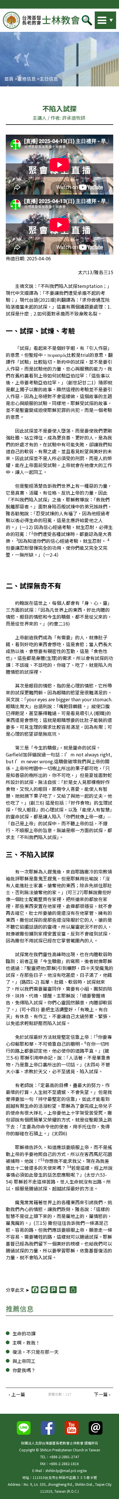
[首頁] (41, 20)
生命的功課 (24, 1333)
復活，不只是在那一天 (35, 1351)
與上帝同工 (24, 1360)
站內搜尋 (97, 18)
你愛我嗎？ (24, 1370)
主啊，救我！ (26, 1342)
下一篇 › (102, 1394)
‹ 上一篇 (17, 1394)
